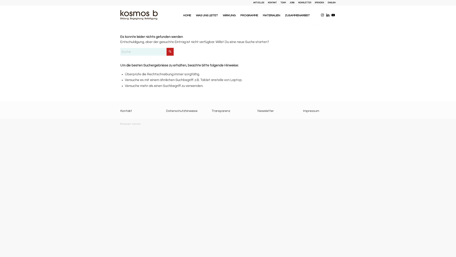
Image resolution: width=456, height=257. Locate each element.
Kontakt (126, 111)
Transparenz (221, 111)
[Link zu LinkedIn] (327, 15)
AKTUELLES (258, 3)
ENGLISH (332, 3)
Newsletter (265, 111)
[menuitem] (259, 3)
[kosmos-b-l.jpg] (141, 15)
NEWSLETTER (304, 3)
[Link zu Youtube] (333, 15)
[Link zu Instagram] (322, 15)
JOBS (292, 3)
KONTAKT (272, 3)
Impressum (311, 111)
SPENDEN (319, 3)
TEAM (283, 3)
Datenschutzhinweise (182, 111)
